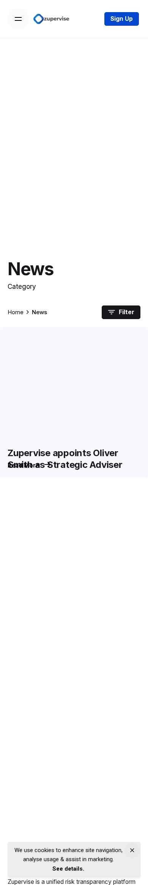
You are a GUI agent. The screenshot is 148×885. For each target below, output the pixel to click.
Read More (24, 465)
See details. (68, 868)
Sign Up (121, 18)
